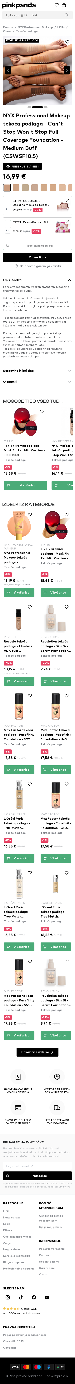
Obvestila (10, 1347)
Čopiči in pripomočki (17, 1236)
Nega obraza (12, 1217)
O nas (43, 1274)
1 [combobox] (6, 209)
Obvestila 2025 (13, 1341)
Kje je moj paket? (50, 1227)
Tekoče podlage (27, 31)
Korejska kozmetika (16, 1256)
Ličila (61, 27)
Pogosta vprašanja (52, 1249)
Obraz (7, 31)
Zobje (7, 1243)
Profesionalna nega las (18, 1268)
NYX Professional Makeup (35, 27)
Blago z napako (13, 1262)
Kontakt (45, 1255)
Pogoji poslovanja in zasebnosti (24, 1335)
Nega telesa (11, 1249)
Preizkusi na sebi (25, 166)
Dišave (7, 1230)
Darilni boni (47, 1268)
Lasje (6, 1224)
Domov (9, 27)
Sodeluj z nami (49, 1261)
